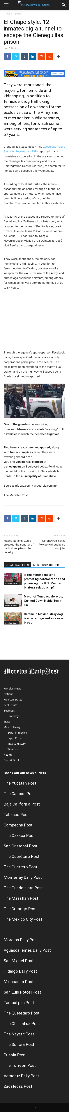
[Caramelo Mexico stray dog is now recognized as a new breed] (13, 618)
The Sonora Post (19, 1044)
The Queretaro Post (21, 1013)
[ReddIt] (49, 56)
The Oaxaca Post (19, 835)
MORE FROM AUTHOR (46, 565)
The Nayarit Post (19, 1034)
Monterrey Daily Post (23, 877)
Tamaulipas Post (19, 1002)
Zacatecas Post (18, 1086)
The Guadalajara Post (23, 888)
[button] (6, 5)
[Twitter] (16, 56)
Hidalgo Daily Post (20, 971)
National (17, 13)
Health (8, 754)
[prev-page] (6, 632)
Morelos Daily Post (21, 940)
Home (7, 13)
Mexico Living (12, 727)
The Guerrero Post (20, 867)
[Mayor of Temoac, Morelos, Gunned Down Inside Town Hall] (13, 600)
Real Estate (10, 705)
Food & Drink (12, 760)
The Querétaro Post (21, 856)
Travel (7, 721)
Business (9, 710)
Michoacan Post (18, 981)
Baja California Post (22, 804)
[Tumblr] (24, 56)
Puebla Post (15, 1055)
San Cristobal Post (20, 846)
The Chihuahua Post (22, 1023)
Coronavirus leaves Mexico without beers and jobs (52, 544)
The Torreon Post (20, 1065)
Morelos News (11, 583)
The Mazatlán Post (21, 898)
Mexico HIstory (17, 743)
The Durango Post (20, 909)
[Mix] (41, 56)
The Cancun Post (19, 793)
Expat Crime (15, 738)
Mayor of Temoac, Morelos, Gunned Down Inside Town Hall (43, 601)
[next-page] (12, 632)
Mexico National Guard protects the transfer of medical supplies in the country (19, 546)
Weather (13, 749)
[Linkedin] (32, 56)
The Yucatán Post (20, 783)
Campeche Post (18, 825)
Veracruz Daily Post (21, 1076)
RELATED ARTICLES (17, 565)
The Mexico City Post (23, 919)
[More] (58, 56)
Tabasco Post (16, 814)
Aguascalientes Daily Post (27, 950)
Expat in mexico (17, 732)
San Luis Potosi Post (22, 992)
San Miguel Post (18, 960)
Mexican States (13, 699)
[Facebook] (7, 56)
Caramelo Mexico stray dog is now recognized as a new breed (43, 618)
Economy (13, 716)
